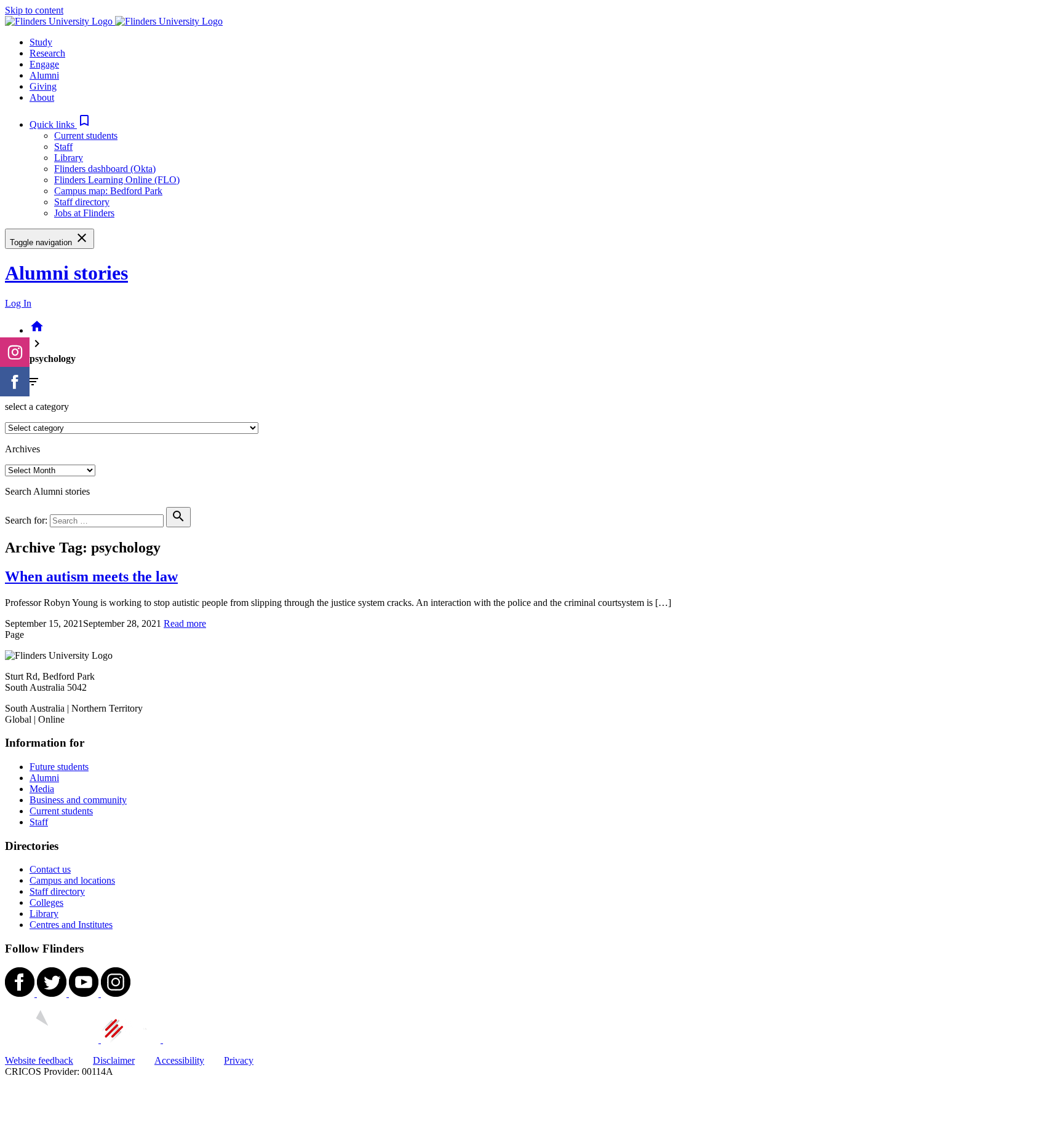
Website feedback (39, 1060)
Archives (22, 449)
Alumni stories (66, 273)
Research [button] (47, 53)
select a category (37, 406)
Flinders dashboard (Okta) (105, 168)
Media (42, 789)
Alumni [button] (44, 75)
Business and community (78, 800)
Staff (63, 146)
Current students (85, 135)
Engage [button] (44, 64)
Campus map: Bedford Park (108, 191)
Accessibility (179, 1060)
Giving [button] (43, 86)
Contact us (50, 869)
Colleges (46, 902)
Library (68, 157)
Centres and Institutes (71, 924)
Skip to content (34, 10)
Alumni (44, 777)
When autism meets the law (91, 576)
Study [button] (41, 42)
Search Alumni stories (47, 491)
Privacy (238, 1060)
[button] (61, 124)
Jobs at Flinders (84, 213)
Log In (18, 303)
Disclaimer (114, 1060)
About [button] (42, 97)
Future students (59, 766)
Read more (185, 623)
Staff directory (81, 202)
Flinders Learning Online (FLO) (117, 180)
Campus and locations (72, 880)
